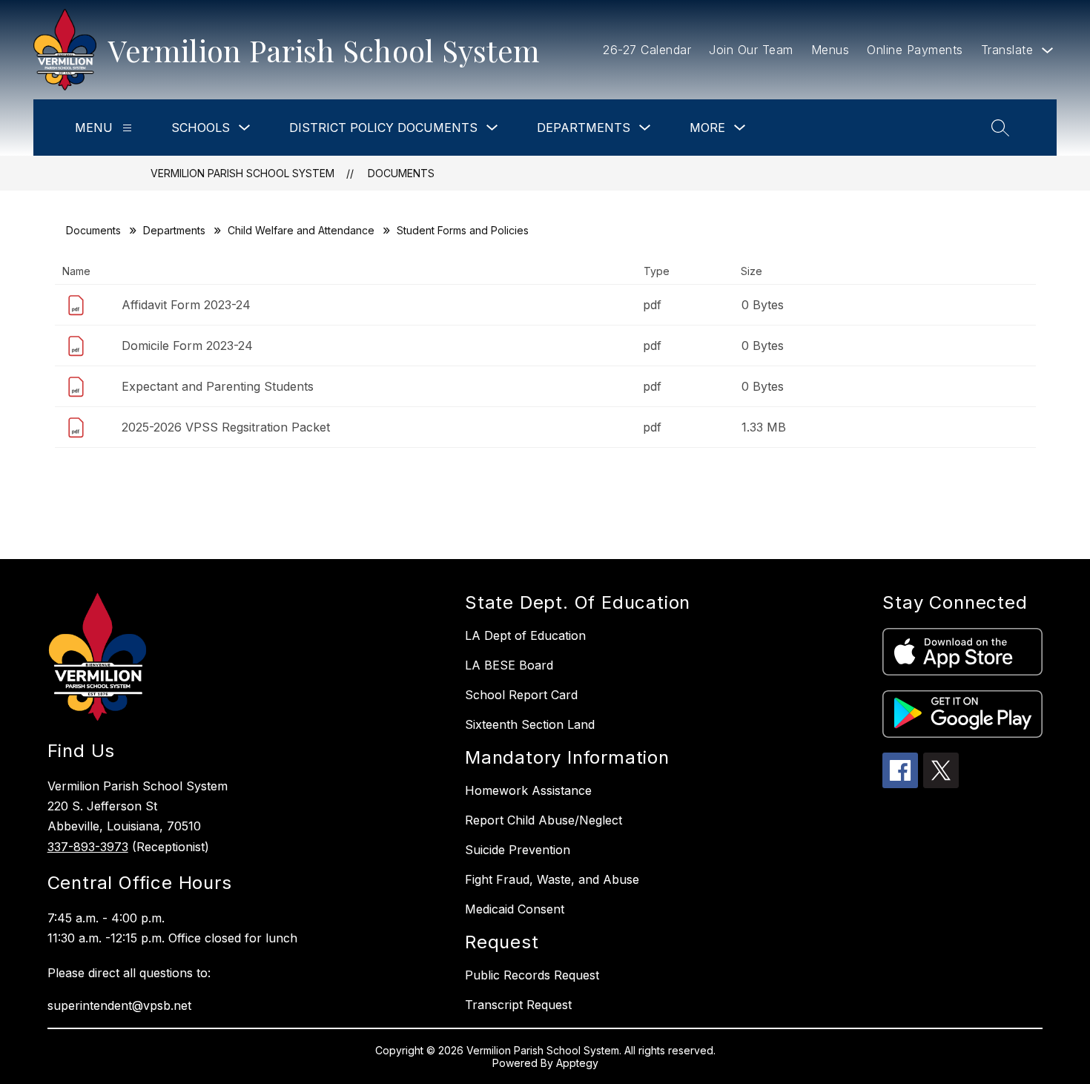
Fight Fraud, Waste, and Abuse (552, 879)
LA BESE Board (509, 665)
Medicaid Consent (514, 909)
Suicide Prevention (517, 849)
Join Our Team (751, 49)
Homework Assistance (528, 790)
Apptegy (577, 1063)
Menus (830, 49)
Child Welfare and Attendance (301, 230)
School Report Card (521, 694)
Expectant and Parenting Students (218, 386)
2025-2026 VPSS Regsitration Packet (226, 427)
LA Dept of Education (525, 635)
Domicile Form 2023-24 (187, 345)
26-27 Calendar (647, 49)
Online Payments (915, 49)
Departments (174, 230)
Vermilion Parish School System (242, 173)
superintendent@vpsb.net (119, 1005)
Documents (401, 173)
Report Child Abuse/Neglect (543, 820)
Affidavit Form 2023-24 (186, 304)
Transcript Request (518, 1004)
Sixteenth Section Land (530, 724)
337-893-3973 (87, 846)
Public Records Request (532, 975)
